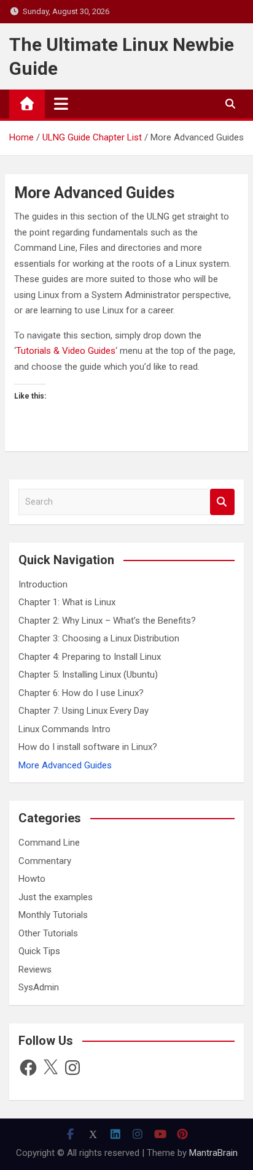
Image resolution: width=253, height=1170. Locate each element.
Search (222, 502)
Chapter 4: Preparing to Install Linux (89, 656)
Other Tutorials (48, 933)
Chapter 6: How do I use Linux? (81, 692)
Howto (31, 878)
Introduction (43, 584)
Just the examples (55, 897)
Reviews (35, 969)
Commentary (44, 860)
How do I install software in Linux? (87, 746)
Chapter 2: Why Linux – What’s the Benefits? (107, 620)
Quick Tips (39, 951)
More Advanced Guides (65, 765)
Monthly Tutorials (53, 914)
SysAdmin (38, 987)
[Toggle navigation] (61, 104)
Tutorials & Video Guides (65, 350)
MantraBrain (213, 1152)
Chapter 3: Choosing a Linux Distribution (98, 638)
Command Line (49, 842)
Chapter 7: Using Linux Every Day (83, 710)
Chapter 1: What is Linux (66, 602)
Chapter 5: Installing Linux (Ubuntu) (88, 674)
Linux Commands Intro (64, 729)
